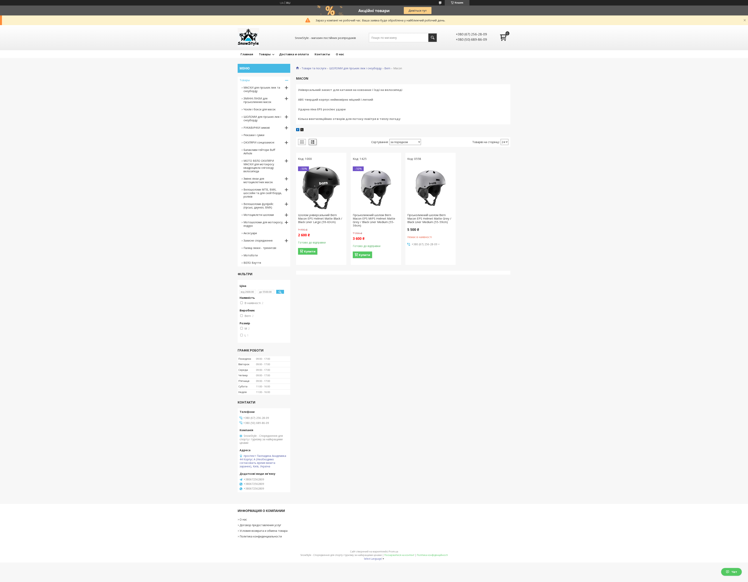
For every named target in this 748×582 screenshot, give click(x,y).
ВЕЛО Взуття (252, 263)
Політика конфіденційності (432, 555)
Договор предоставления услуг (260, 525)
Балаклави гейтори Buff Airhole (259, 151)
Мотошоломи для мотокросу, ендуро (263, 224)
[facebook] (297, 130)
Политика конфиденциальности (261, 536)
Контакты (322, 54)
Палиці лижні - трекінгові (259, 248)
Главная (247, 54)
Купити (309, 251)
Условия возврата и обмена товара (264, 531)
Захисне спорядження (258, 240)
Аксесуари (250, 233)
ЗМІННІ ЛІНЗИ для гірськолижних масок (257, 100)
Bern (387, 68)
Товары (265, 54)
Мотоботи (250, 255)
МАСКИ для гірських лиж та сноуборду (261, 89)
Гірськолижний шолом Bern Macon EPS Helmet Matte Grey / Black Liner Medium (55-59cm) (429, 218)
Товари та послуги (314, 68)
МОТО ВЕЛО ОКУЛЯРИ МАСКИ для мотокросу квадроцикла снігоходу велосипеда (258, 166)
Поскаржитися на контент (399, 555)
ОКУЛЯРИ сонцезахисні (258, 142)
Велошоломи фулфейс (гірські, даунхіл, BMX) (258, 205)
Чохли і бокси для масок (259, 109)
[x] (301, 130)
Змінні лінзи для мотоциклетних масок (258, 180)
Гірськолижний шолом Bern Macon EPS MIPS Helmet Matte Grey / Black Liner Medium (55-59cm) (374, 220)
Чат (734, 572)
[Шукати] (432, 37)
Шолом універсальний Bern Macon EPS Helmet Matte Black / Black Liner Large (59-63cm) (320, 218)
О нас (340, 54)
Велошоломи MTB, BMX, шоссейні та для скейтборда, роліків (262, 193)
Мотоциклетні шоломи (258, 215)
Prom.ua (393, 551)
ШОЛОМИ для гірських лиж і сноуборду (355, 68)
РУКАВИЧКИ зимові (256, 127)
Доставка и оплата (294, 54)
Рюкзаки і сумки (253, 135)
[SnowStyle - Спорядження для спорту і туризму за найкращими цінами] (248, 37)
